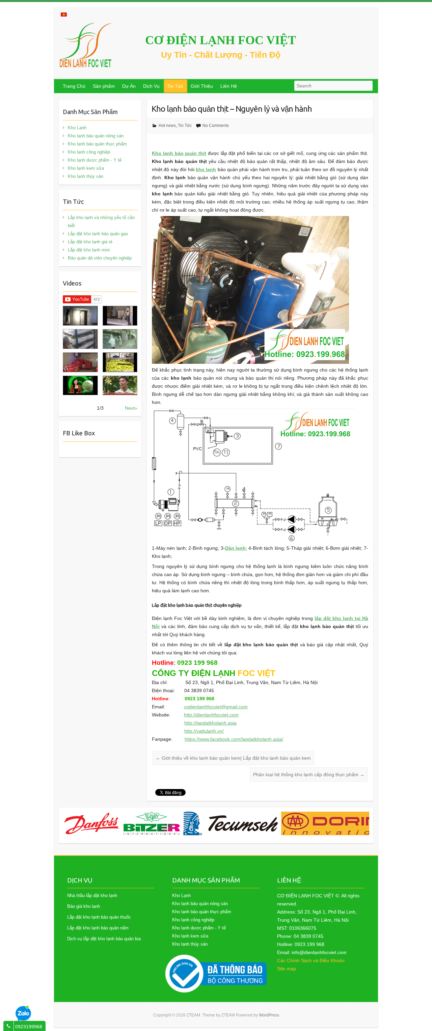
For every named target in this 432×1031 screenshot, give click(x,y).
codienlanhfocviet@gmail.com (216, 706)
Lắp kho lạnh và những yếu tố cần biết (101, 221)
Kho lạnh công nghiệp (89, 152)
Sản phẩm (104, 86)
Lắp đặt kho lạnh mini (89, 249)
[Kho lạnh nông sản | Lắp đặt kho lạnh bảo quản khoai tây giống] (80, 386)
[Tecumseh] (170, 823)
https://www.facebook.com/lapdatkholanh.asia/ (234, 739)
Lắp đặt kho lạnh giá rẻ (90, 241)
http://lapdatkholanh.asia (210, 723)
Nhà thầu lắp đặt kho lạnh (92, 895)
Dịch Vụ (151, 86)
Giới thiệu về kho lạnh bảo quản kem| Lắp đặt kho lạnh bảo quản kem (233, 758)
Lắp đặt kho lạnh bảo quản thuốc (99, 917)
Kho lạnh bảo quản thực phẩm (97, 143)
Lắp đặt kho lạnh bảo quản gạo (98, 233)
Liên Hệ (228, 86)
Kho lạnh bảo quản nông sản (96, 135)
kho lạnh (206, 169)
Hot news (167, 125)
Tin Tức (175, 86)
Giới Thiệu (202, 86)
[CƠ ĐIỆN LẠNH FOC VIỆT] (86, 45)
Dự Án (129, 86)
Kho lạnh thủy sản (85, 176)
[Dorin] (272, 823)
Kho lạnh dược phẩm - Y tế (95, 160)
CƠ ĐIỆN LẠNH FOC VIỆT (220, 40)
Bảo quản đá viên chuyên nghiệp (100, 258)
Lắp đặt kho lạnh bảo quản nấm (98, 927)
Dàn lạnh (235, 548)
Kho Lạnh (77, 127)
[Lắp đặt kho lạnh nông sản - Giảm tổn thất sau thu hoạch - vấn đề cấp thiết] (120, 386)
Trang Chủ (74, 86)
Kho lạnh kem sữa (86, 168)
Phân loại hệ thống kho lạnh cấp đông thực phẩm (308, 774)
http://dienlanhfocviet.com (211, 714)
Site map (286, 968)
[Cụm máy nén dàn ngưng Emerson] (353, 823)
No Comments (215, 125)
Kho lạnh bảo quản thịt (179, 153)
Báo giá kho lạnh (83, 906)
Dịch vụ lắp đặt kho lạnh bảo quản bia (104, 938)
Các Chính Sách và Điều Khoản (311, 960)
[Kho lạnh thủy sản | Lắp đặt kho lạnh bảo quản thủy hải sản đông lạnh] (120, 339)
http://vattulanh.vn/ (204, 731)
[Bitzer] (91, 823)
